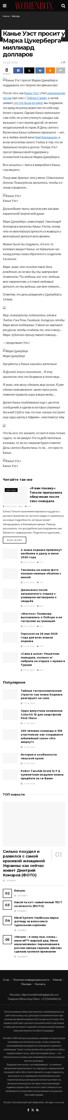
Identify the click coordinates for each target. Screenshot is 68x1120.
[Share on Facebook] (18, 70)
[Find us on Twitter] (32, 1110)
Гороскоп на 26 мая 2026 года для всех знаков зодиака (39, 637)
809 (41, 670)
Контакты (40, 984)
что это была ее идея (28, 103)
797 (41, 562)
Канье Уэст (31, 93)
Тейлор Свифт (37, 98)
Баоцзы (19, 890)
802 (41, 606)
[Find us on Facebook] (28, 1110)
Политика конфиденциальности (31, 979)
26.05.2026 (29, 562)
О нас (6, 979)
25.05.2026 (29, 626)
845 (29, 506)
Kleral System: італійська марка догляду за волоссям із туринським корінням (36, 921)
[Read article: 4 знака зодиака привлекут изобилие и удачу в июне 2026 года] (10, 553)
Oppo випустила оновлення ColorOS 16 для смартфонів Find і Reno (41, 714)
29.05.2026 (11, 506)
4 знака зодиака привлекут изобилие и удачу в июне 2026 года (41, 553)
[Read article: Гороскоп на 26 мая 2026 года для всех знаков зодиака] (10, 637)
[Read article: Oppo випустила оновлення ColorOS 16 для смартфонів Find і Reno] (10, 714)
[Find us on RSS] (37, 1110)
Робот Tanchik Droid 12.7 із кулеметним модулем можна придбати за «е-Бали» (42, 774)
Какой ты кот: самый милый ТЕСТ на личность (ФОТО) (38, 904)
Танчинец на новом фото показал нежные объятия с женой (41, 573)
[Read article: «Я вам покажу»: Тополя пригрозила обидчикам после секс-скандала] (15, 495)
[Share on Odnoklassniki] (50, 70)
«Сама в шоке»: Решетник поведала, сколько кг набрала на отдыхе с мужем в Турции (43, 659)
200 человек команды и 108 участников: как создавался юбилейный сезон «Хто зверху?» (42, 736)
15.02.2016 (10, 62)
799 (41, 646)
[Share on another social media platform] (60, 70)
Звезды (16, 16)
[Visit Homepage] (34, 5)
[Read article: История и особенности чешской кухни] (10, 758)
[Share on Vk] (40, 70)
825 (41, 626)
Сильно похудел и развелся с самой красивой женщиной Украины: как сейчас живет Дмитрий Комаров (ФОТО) (24, 863)
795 (41, 582)
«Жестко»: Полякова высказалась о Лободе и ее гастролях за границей (41, 617)
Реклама (26, 984)
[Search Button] (63, 5)
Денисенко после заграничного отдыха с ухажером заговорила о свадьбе (38, 595)
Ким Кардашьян (46, 137)
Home (6, 16)
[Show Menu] (4, 5)
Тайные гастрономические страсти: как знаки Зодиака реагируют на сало (41, 694)
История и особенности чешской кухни (39, 756)
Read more (16, 540)
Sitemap (57, 979)
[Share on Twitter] (29, 70)
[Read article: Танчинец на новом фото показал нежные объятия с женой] (10, 573)
